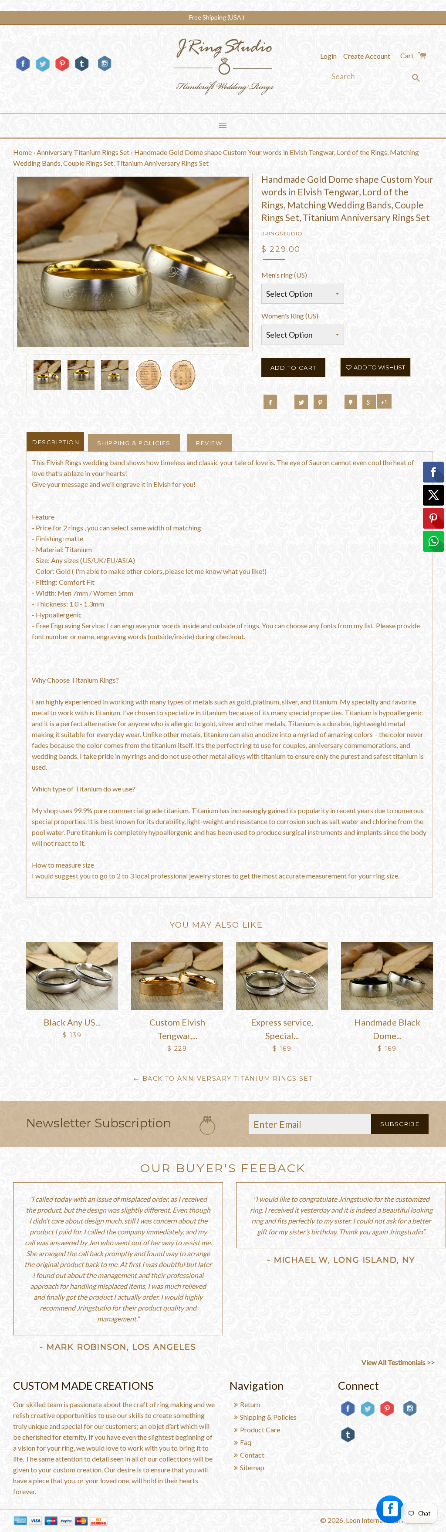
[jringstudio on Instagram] (104, 75)
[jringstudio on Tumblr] (81, 71)
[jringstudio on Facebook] (23, 71)
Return (250, 1404)
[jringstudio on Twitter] (42, 71)
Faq (245, 1442)
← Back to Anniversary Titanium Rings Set (223, 1079)
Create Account (366, 56)
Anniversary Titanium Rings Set (83, 152)
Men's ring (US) (284, 275)
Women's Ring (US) (289, 316)
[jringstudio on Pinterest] (62, 71)
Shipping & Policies (134, 442)
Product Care (260, 1429)
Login (328, 56)
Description (56, 442)
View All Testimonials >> (398, 1362)
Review (209, 442)
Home (22, 152)
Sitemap (252, 1467)
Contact (252, 1455)
